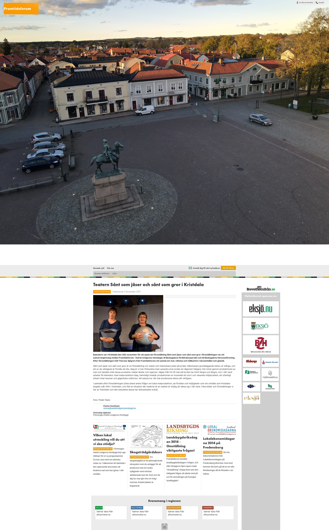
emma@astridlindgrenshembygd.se (119, 408)
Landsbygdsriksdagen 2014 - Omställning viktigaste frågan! (181, 444)
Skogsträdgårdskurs (146, 452)
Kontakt (321, 2)
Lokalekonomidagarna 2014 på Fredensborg (219, 443)
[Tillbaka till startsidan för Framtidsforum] (19, 7)
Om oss (110, 268)
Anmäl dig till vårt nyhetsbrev (206, 268)
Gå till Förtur (228, 268)
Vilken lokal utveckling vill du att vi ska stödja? (109, 439)
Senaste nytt (98, 268)
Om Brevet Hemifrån (306, 2)
